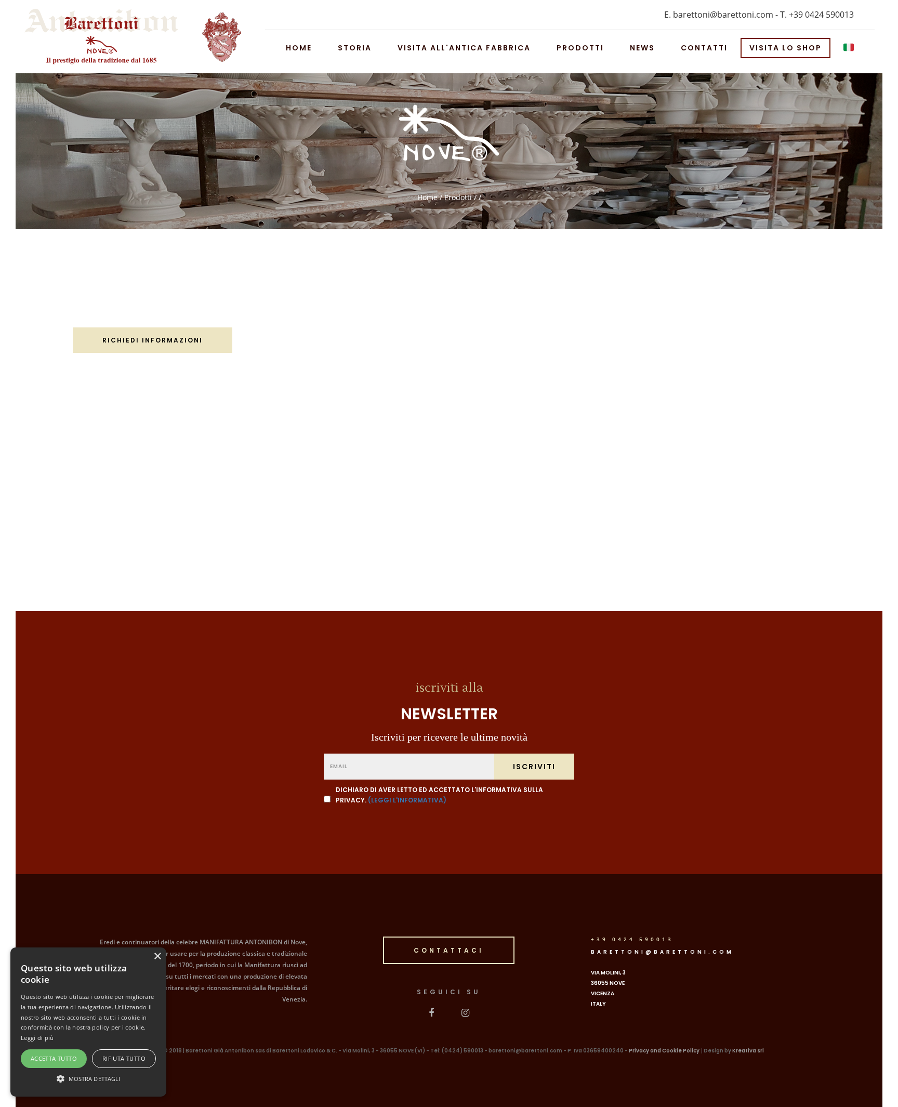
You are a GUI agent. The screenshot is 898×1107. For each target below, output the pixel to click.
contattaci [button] (449, 950)
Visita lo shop (785, 47)
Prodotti (580, 47)
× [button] (157, 956)
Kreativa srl (748, 1051)
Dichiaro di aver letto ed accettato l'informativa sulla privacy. (439, 795)
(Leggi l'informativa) (407, 800)
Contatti (704, 47)
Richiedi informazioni (152, 340)
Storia (355, 47)
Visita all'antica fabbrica (464, 47)
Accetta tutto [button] (54, 1058)
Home (299, 47)
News (642, 47)
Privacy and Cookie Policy (664, 1051)
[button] (88, 1078)
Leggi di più (37, 1038)
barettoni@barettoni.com (662, 952)
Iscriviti (534, 766)
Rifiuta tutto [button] (124, 1058)
